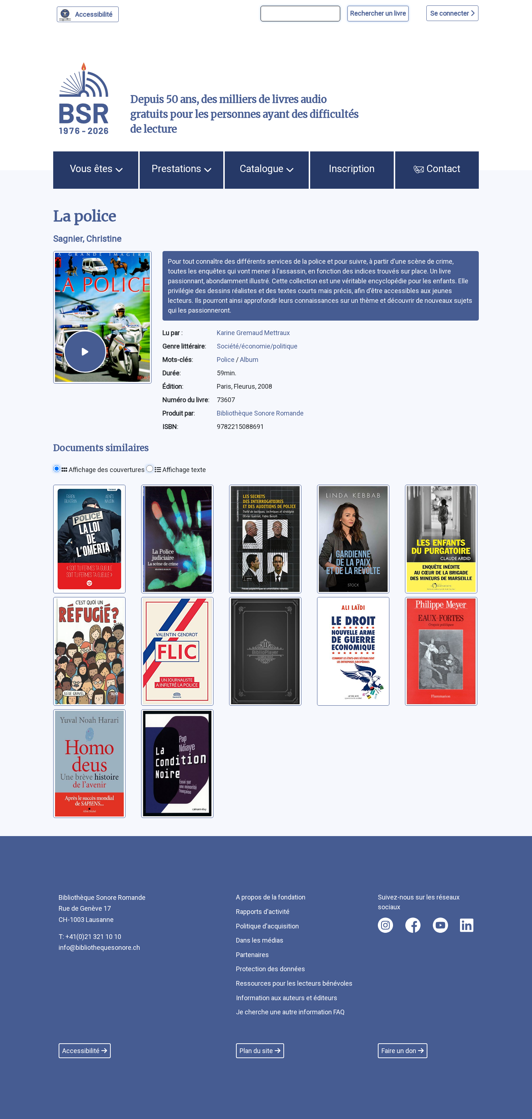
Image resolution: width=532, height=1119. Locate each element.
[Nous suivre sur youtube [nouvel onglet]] (440, 925)
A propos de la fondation (270, 897)
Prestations (178, 169)
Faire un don (398, 1051)
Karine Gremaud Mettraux (253, 333)
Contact (442, 169)
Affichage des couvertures (106, 469)
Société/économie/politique (257, 346)
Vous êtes (92, 169)
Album (249, 359)
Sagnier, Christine (87, 239)
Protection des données (270, 969)
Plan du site (256, 1051)
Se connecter (450, 13)
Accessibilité (94, 14)
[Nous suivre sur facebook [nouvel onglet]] (413, 925)
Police (226, 359)
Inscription (352, 169)
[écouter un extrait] (85, 351)
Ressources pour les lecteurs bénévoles (294, 983)
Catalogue (263, 169)
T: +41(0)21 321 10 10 (90, 936)
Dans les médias (259, 940)
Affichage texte (183, 469)
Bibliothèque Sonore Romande (260, 413)
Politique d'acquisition (267, 926)
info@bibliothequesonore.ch (99, 947)
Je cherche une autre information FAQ (290, 1012)
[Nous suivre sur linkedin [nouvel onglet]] (466, 925)
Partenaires (252, 955)
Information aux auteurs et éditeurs (286, 998)
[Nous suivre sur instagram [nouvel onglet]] (385, 925)
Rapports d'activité (263, 911)
